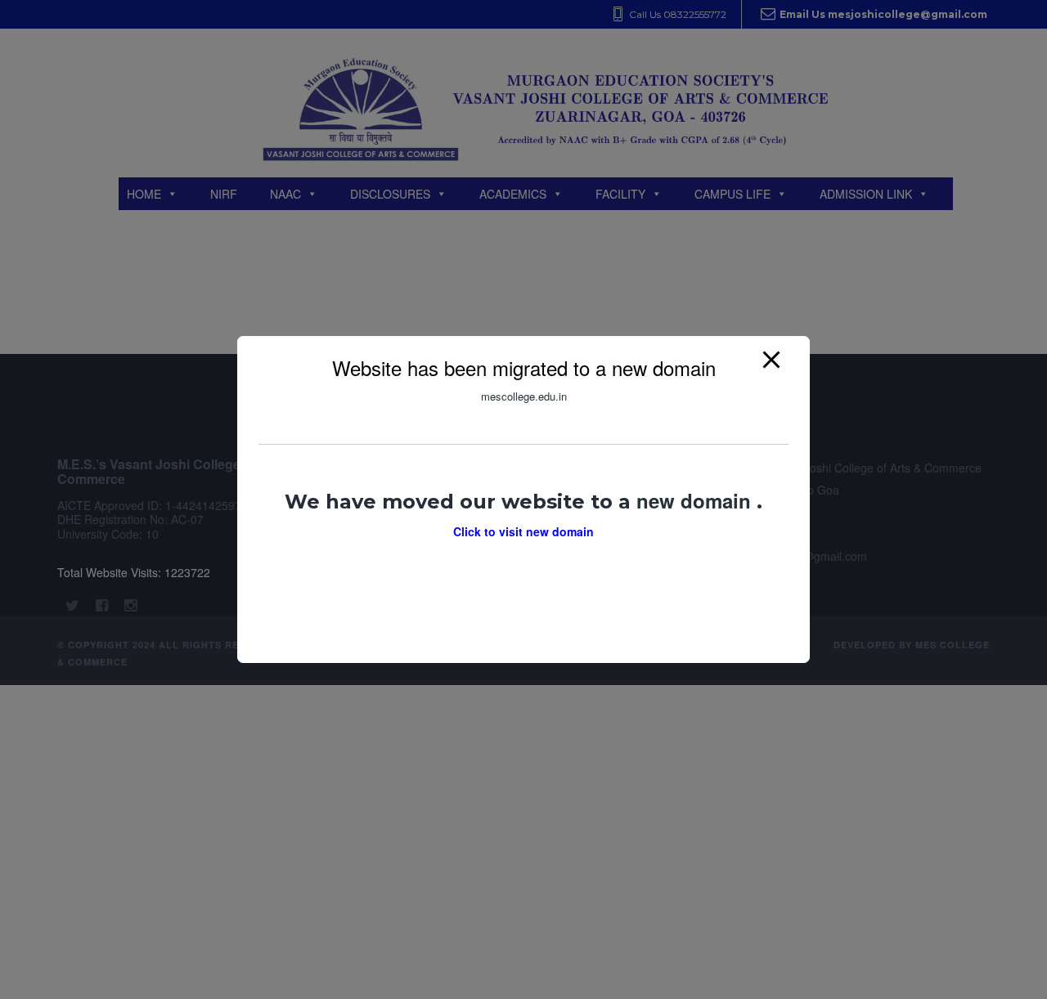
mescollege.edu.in (524, 396)
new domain (696, 500)
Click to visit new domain (523, 531)
